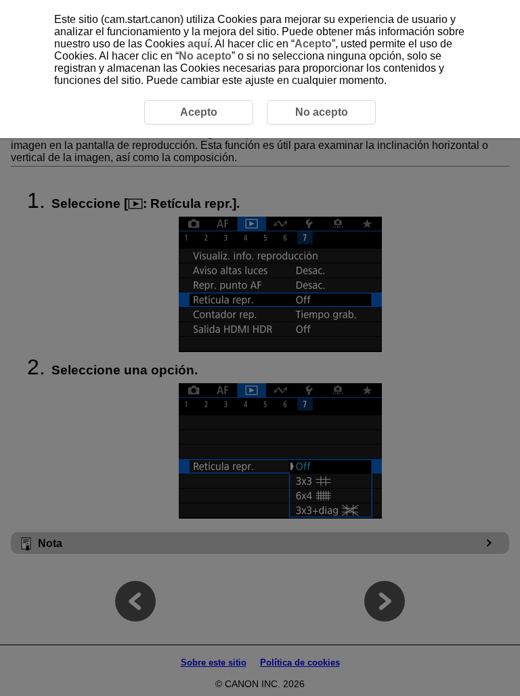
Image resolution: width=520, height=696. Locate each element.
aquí (199, 43)
